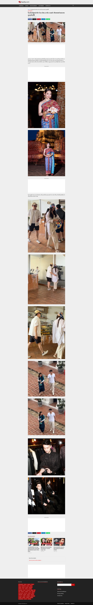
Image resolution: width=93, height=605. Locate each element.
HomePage (21, 5)
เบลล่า (30, 591)
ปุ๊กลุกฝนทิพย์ (20, 590)
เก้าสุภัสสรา (26, 591)
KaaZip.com (25, 603)
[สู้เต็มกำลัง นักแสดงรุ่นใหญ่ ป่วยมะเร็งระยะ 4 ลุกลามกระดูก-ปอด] (46, 542)
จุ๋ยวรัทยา (25, 584)
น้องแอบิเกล (30, 587)
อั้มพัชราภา (22, 591)
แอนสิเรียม (23, 597)
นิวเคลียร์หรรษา (24, 585)
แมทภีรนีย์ (20, 597)
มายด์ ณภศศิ (28, 590)
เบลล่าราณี (33, 591)
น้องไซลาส (20, 588)
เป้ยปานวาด (25, 593)
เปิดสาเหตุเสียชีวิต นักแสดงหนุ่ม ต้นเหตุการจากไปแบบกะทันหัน (59, 548)
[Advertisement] (46, 51)
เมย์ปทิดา (29, 593)
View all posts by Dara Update (35, 560)
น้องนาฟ (31, 585)
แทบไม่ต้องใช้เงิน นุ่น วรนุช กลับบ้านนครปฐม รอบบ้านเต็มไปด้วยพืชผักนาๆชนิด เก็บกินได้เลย (33, 549)
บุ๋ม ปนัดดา (30, 588)
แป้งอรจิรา (28, 594)
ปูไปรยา (24, 590)
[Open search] (73, 5)
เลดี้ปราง (33, 593)
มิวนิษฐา (32, 590)
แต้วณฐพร (24, 594)
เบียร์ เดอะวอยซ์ (21, 593)
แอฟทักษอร (27, 597)
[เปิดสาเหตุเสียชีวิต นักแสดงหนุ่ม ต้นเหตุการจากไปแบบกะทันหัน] (59, 542)
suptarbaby (41, 5)
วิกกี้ (34, 590)
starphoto (47, 5)
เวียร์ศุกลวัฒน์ (20, 594)
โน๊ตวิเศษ (31, 597)
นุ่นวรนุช (28, 585)
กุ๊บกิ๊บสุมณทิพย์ (21, 584)
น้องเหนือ (26, 587)
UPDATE (26, 5)
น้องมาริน (23, 587)
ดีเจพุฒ (20, 585)
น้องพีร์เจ (20, 587)
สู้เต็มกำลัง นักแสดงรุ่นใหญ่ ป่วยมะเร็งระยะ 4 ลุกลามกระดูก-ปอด (46, 548)
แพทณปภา (32, 594)
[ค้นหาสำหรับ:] (66, 585)
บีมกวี (23, 588)
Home (29, 9)
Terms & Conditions (61, 591)
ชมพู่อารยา (28, 584)
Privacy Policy (60, 593)
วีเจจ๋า (19, 591)
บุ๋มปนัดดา (26, 588)
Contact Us (59, 595)
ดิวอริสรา (32, 584)
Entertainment (33, 5)
